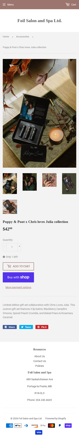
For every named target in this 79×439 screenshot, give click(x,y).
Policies (39, 365)
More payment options (18, 287)
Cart (73, 4)
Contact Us (39, 361)
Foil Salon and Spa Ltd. (39, 20)
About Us (39, 356)
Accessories (22, 36)
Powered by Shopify (55, 418)
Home (6, 36)
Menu (10, 4)
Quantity (8, 239)
